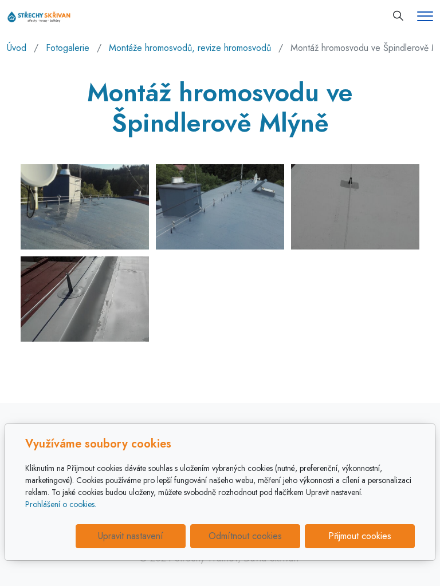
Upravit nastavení (130, 536)
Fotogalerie (67, 47)
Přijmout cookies (359, 536)
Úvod (16, 47)
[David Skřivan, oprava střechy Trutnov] (39, 15)
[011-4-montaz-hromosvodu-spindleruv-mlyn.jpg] (85, 299)
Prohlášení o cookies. (60, 504)
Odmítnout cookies (245, 536)
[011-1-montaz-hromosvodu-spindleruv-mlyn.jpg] (85, 207)
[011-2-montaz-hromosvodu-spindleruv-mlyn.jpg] (220, 207)
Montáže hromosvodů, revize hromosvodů (190, 47)
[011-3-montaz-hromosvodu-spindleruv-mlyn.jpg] (355, 207)
